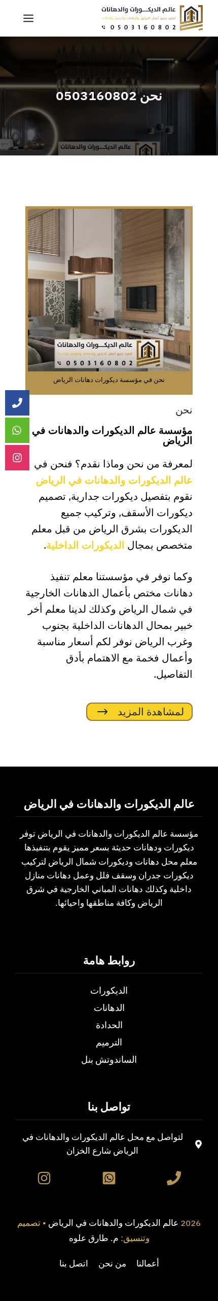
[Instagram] (44, 1178)
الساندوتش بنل (109, 1059)
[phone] (174, 1178)
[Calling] (17, 403)
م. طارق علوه (94, 1238)
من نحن (112, 1263)
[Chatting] (17, 430)
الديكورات (109, 990)
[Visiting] (17, 458)
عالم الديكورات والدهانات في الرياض (113, 1223)
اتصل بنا (73, 1263)
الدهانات (109, 1007)
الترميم (109, 1042)
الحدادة (109, 1025)
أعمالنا (147, 1263)
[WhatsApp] (109, 1178)
